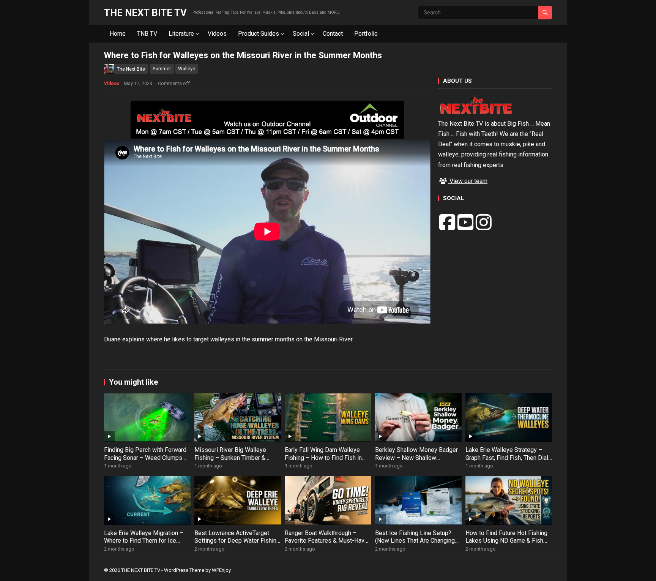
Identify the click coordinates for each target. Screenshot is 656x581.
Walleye (186, 68)
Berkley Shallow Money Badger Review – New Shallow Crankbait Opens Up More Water (417, 457)
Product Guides (258, 33)
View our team (467, 181)
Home (118, 33)
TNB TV (147, 33)
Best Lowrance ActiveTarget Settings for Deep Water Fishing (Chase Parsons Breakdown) (237, 541)
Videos (217, 33)
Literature (181, 33)
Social (301, 33)
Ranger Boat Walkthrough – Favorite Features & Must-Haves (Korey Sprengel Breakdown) (328, 541)
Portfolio (366, 33)
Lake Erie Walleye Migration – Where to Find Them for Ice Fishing (143, 541)
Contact (333, 33)
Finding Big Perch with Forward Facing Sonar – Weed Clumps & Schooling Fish (146, 457)
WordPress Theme (184, 570)
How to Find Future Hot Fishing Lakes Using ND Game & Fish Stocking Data (506, 541)
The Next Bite (131, 69)
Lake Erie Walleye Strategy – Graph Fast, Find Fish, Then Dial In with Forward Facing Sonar (506, 457)
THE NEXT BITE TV (145, 12)
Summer (162, 68)
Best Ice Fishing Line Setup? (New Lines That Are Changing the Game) (415, 541)
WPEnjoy (221, 570)
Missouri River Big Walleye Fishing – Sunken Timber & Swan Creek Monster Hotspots (235, 457)
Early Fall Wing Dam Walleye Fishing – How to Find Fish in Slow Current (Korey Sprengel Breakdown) (324, 461)
